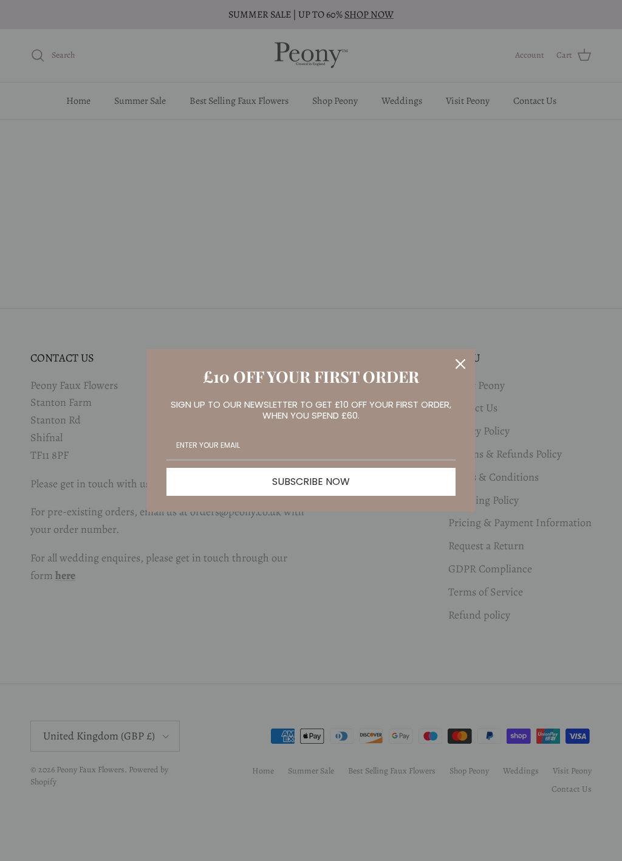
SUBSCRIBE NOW (311, 482)
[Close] (460, 364)
